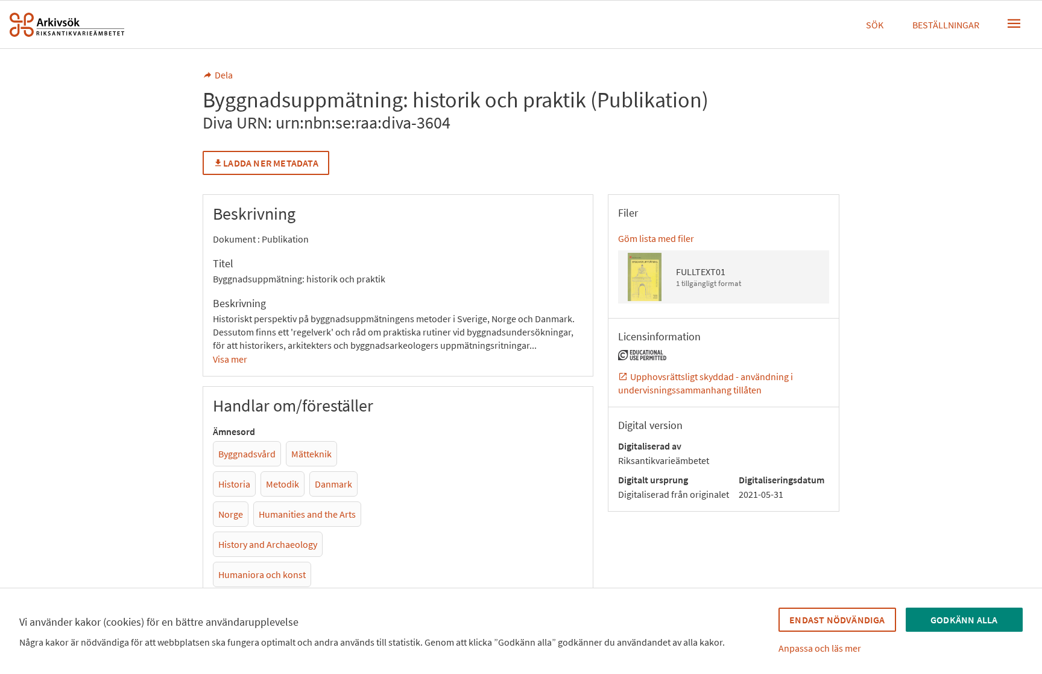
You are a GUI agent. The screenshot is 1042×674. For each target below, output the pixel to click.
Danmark (333, 484)
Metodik (282, 484)
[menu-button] (1014, 23)
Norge (230, 514)
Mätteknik (311, 454)
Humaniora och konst (262, 574)
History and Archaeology (267, 544)
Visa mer (230, 359)
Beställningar (945, 25)
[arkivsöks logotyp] (67, 25)
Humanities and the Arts (307, 514)
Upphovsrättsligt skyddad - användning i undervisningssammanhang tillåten (705, 383)
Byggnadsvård (247, 454)
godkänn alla (963, 620)
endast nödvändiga (837, 620)
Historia (234, 484)
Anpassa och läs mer (819, 648)
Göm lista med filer (656, 238)
